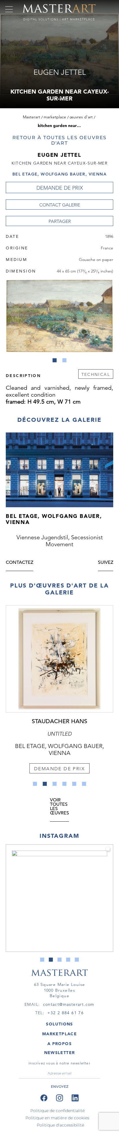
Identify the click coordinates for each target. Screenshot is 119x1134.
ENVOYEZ (59, 1086)
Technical (95, 374)
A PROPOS (59, 1043)
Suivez (105, 562)
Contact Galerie (59, 205)
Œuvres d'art (81, 117)
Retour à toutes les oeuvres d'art (59, 140)
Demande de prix (59, 188)
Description (23, 375)
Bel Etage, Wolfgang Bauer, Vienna (59, 174)
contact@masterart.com (68, 1004)
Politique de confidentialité (57, 1111)
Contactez (19, 562)
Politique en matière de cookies (57, 1118)
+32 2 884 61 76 (65, 1012)
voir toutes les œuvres (59, 807)
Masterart (31, 117)
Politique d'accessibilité (60, 1125)
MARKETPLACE (59, 1033)
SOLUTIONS (59, 1024)
